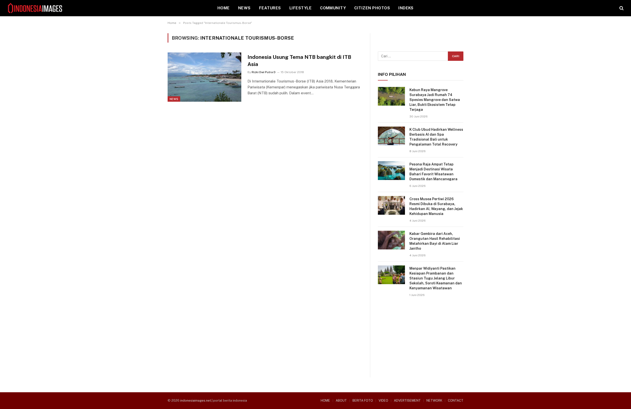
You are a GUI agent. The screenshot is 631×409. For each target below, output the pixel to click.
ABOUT (341, 400)
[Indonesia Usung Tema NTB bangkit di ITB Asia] (204, 77)
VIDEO (383, 400)
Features (270, 8)
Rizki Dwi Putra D (264, 72)
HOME (223, 8)
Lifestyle (300, 8)
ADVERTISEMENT (407, 400)
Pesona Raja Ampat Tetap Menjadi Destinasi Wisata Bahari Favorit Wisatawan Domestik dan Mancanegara (433, 171)
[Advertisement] (420, 342)
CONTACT (455, 400)
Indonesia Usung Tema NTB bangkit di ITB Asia (299, 60)
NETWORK (434, 400)
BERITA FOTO (362, 400)
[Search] (621, 8)
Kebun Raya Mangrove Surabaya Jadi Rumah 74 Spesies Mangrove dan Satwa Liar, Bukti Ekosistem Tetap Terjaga (434, 100)
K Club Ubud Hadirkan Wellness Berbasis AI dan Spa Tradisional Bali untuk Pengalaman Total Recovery (436, 137)
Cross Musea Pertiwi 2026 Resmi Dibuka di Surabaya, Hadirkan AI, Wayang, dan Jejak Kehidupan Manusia (436, 206)
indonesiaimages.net (195, 400)
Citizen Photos (372, 8)
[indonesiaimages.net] (35, 8)
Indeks (406, 8)
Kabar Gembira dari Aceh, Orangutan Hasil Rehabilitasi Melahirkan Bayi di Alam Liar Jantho (434, 241)
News (244, 8)
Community (333, 8)
